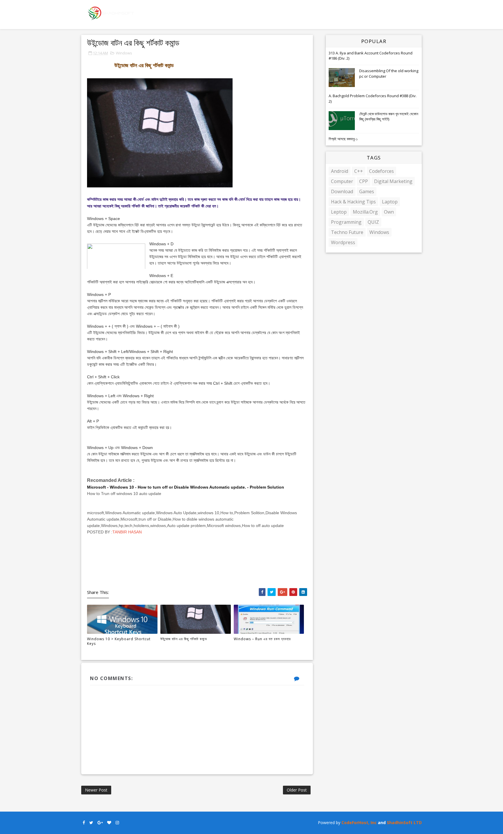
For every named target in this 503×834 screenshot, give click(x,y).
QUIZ (373, 222)
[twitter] (91, 822)
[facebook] (83, 822)
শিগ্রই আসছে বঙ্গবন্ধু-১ (343, 138)
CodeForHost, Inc (359, 822)
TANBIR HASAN (127, 532)
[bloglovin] (109, 822)
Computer (342, 181)
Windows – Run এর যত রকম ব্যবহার (262, 638)
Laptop (390, 201)
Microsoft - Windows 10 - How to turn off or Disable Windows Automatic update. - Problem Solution (185, 487)
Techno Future (347, 232)
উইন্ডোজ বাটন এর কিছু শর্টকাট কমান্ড (183, 638)
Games (366, 191)
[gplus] (100, 822)
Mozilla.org (365, 212)
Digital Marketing (393, 181)
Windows (124, 53)
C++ (358, 171)
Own (389, 212)
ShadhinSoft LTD (404, 822)
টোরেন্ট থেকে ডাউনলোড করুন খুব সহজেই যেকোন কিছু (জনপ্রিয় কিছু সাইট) (388, 116)
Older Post (297, 790)
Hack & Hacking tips (353, 201)
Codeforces (381, 171)
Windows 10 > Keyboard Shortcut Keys (118, 641)
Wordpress (343, 242)
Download (342, 191)
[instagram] (117, 822)
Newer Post (96, 790)
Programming (346, 222)
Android (339, 171)
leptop (339, 212)
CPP (363, 181)
